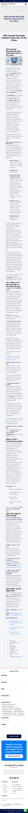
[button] (25, 4)
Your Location (5, 717)
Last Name (4, 682)
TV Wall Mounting (7, 715)
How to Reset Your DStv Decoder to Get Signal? (16, 622)
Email (2, 688)
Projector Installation (18, 715)
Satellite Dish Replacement (9, 713)
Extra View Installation (8, 706)
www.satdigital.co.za (15, 615)
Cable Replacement (19, 711)
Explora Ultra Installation (8, 704)
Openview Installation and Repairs (11, 708)
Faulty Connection (7, 709)
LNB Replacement (7, 711)
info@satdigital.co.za (15, 567)
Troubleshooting (18, 709)
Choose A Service (5, 702)
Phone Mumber (5, 695)
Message (3, 724)
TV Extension (21, 713)
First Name (4, 675)
